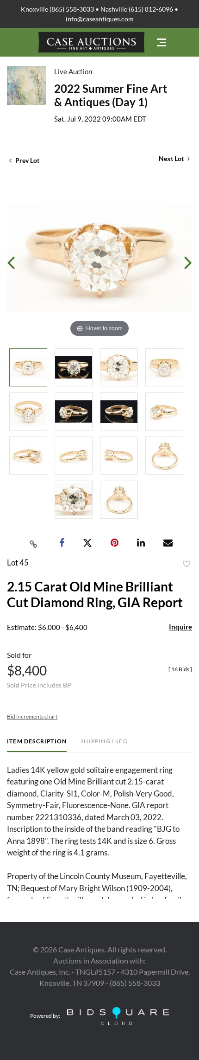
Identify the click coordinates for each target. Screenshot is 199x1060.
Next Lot (172, 158)
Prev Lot (26, 160)
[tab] (37, 745)
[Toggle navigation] (161, 42)
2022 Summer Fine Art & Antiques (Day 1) (110, 95)
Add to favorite (186, 564)
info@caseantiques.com (100, 19)
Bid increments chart (32, 716)
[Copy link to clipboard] (33, 543)
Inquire (180, 627)
